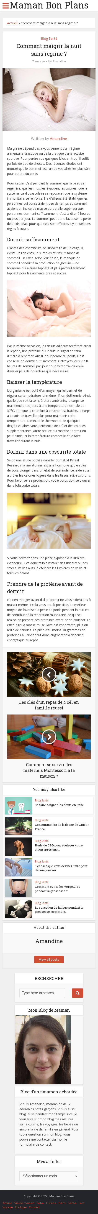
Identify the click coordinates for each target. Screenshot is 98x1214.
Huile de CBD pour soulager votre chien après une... (59, 847)
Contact (34, 1207)
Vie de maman (24, 1203)
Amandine (59, 61)
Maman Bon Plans (49, 5)
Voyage (8, 1207)
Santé (72, 1203)
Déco (62, 1203)
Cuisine (51, 1203)
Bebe (40, 1203)
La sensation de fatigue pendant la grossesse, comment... (59, 909)
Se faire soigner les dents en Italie (59, 805)
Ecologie (21, 1207)
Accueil (12, 23)
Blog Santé (49, 38)
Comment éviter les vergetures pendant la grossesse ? (57, 889)
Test (81, 1203)
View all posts (49, 959)
